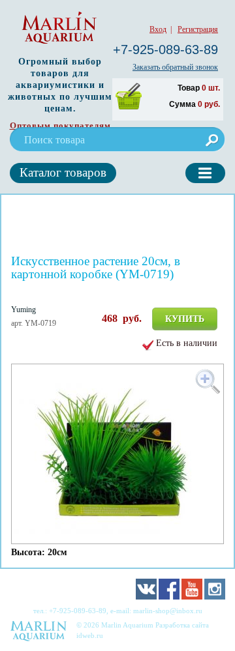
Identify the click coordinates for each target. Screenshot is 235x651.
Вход (157, 29)
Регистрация (198, 29)
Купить (184, 319)
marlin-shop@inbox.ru (167, 611)
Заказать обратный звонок (175, 67)
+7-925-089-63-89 (165, 49)
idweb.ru (89, 635)
